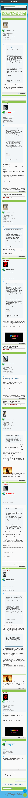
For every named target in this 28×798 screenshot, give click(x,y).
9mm (12, 378)
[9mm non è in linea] (5, 25)
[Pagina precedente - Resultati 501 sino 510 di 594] (19, 7)
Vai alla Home (23, 788)
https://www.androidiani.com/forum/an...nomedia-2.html (14, 250)
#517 (24, 482)
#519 (24, 690)
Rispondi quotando (22, 93)
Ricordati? (7, 9)
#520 (24, 739)
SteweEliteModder (7, 379)
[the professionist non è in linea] (4, 414)
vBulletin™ (13, 793)
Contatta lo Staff (17, 788)
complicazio (16, 378)
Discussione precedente (9, 784)
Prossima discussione (19, 784)
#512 (24, 101)
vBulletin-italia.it (18, 796)
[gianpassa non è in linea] (5, 107)
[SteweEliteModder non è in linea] (5, 264)
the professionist (7, 378)
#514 (24, 258)
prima (17, 780)
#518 (24, 568)
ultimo (23, 780)
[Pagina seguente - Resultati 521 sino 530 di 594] (21, 7)
